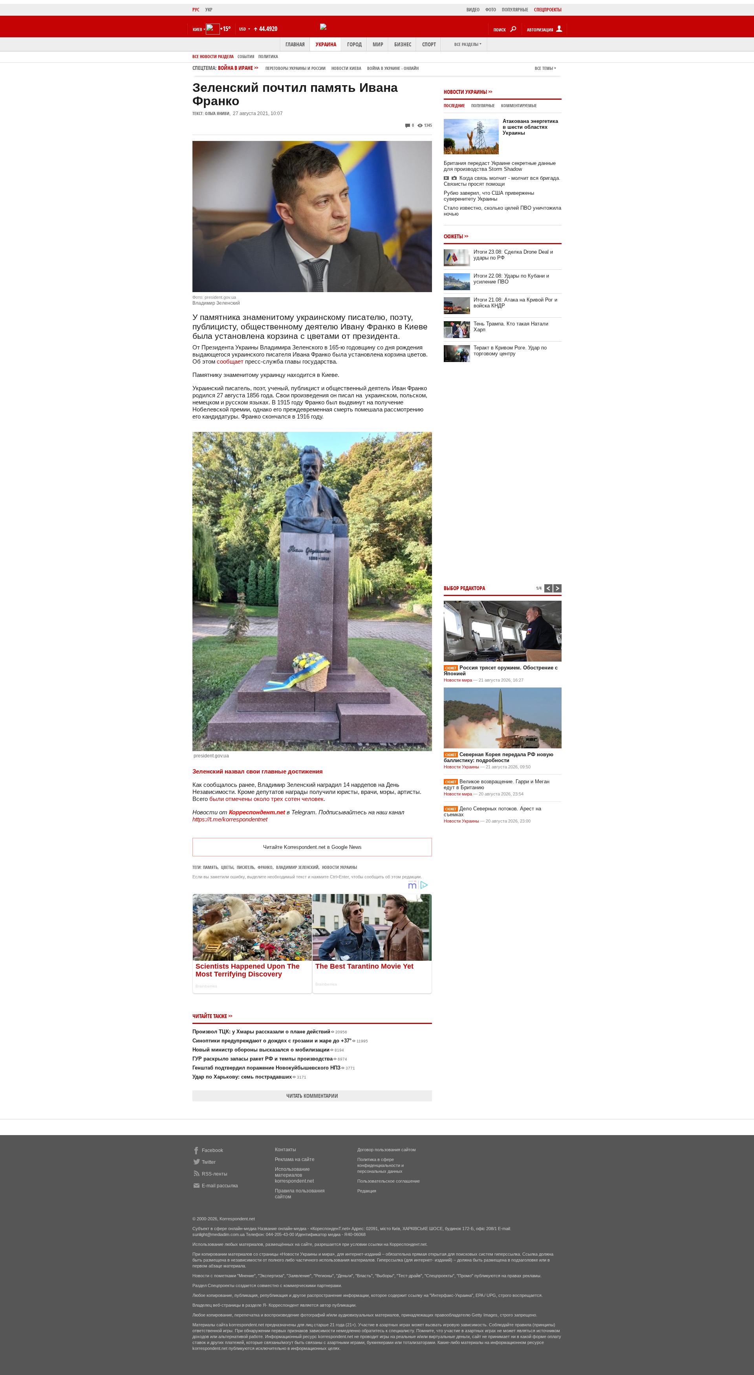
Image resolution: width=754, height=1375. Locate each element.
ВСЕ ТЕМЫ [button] (544, 68)
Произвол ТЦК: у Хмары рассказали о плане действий (269, 1032)
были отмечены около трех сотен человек (266, 798)
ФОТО (490, 9)
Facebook (212, 1150)
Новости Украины (465, 91)
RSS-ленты (214, 1174)
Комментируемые (519, 105)
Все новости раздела (213, 56)
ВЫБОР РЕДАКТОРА (464, 588)
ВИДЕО (473, 9)
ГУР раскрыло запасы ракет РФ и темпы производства (269, 1059)
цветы (227, 867)
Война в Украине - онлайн (393, 68)
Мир (378, 44)
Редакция (366, 1190)
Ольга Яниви (217, 113)
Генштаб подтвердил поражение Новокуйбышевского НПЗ (273, 1068)
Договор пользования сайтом (386, 1149)
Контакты (285, 1149)
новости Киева (346, 68)
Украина (326, 44)
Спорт (429, 44)
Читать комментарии (312, 1095)
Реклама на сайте (295, 1159)
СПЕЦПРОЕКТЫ (548, 9)
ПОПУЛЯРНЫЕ (515, 9)
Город (354, 44)
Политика (268, 56)
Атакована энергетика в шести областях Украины (530, 127)
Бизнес (402, 44)
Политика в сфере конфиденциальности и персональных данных (380, 1165)
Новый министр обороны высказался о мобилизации (268, 1050)
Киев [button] (197, 29)
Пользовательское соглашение (388, 1181)
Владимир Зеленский (297, 867)
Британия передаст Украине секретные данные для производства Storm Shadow (500, 166)
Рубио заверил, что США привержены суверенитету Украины (489, 196)
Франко (265, 867)
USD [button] (243, 29)
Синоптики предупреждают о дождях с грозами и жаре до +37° (280, 1041)
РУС (195, 9)
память (210, 867)
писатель (245, 867)
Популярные (483, 105)
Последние (454, 105)
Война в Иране (318, 67)
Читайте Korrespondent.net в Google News (312, 847)
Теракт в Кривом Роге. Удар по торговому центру (510, 351)
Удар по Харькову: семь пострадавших (249, 1077)
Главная (295, 44)
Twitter (209, 1162)
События (246, 56)
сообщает (230, 361)
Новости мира (458, 680)
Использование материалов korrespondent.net (294, 1175)
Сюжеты (453, 236)
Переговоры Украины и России (295, 68)
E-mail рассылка (220, 1185)
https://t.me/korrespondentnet (229, 819)
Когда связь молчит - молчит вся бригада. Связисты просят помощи (502, 181)
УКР (208, 9)
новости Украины (339, 867)
